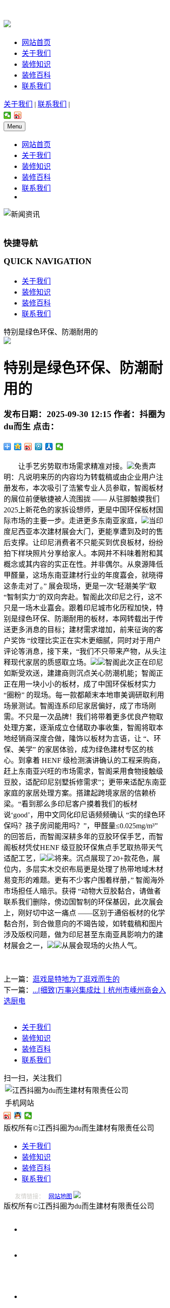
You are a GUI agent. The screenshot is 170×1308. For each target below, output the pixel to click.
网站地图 (60, 1196)
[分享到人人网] (49, 446)
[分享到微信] (7, 115)
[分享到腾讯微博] (39, 446)
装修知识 (36, 64)
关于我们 (36, 53)
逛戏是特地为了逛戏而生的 (76, 979)
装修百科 (36, 75)
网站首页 (36, 42)
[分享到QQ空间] (18, 446)
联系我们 (36, 86)
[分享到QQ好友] (18, 1115)
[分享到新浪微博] (18, 115)
